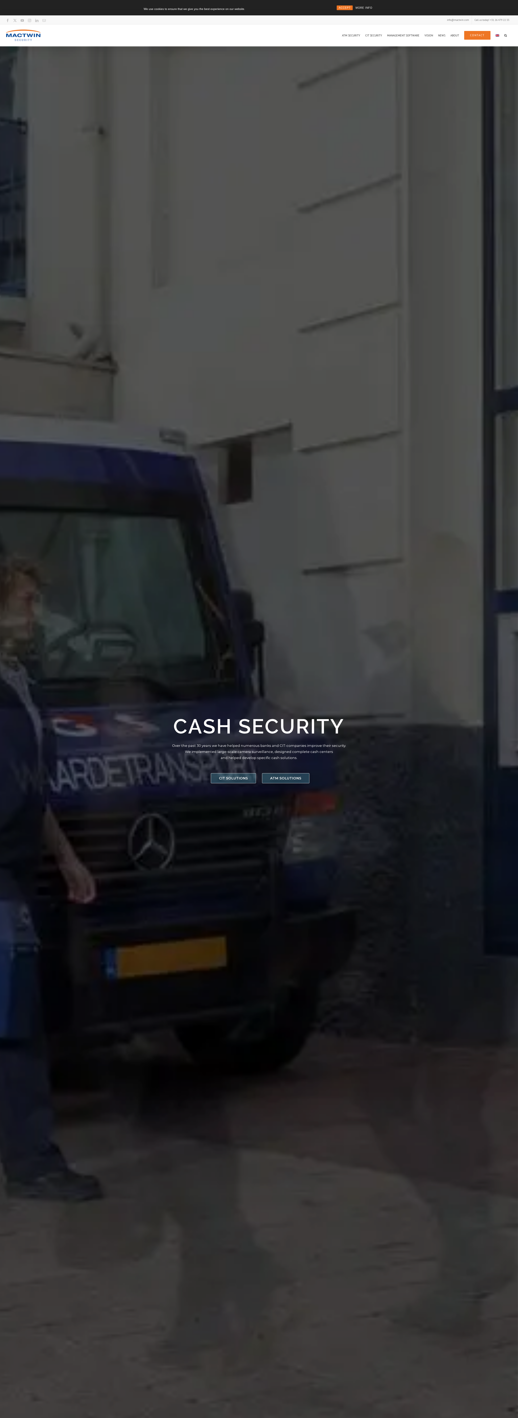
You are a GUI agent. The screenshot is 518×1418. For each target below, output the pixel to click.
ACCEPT (345, 7)
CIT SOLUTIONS (233, 778)
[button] (505, 35)
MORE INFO (364, 7)
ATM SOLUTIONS (285, 778)
